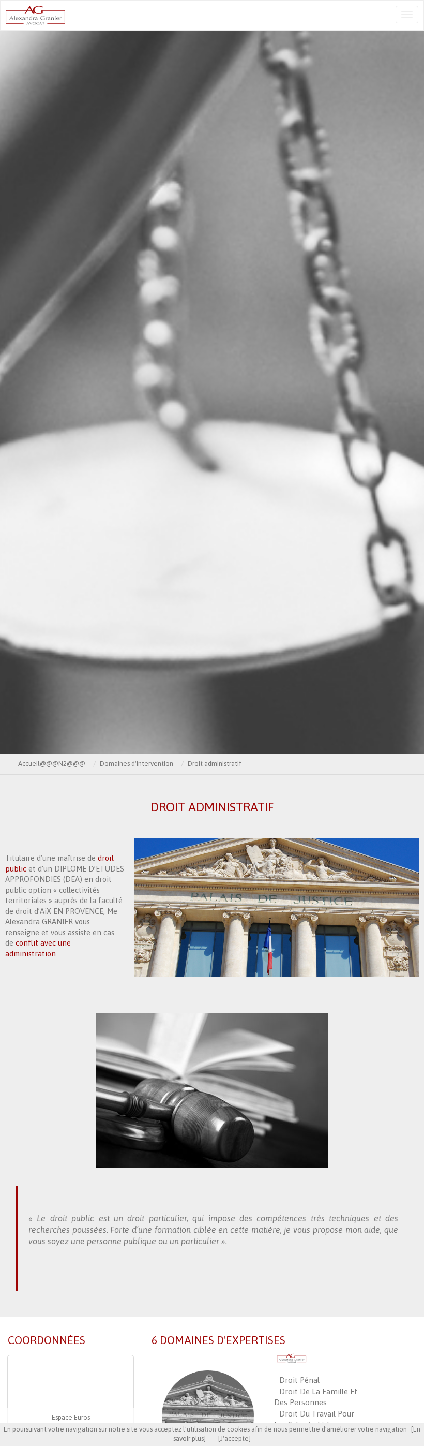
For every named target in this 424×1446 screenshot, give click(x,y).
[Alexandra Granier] (58, 15)
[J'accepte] (234, 1438)
